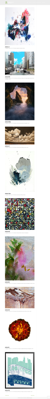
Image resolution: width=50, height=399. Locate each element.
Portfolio (33, 2)
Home (27, 2)
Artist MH (7, 76)
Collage (26, 78)
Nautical (22, 123)
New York (33, 78)
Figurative (18, 48)
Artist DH (7, 231)
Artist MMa (8, 121)
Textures (23, 48)
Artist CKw (8, 193)
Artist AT (7, 146)
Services (30, 2)
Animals (18, 123)
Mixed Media (20, 311)
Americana (15, 78)
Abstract (15, 48)
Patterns (20, 232)
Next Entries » (32, 395)
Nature (30, 78)
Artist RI (7, 347)
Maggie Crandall (8, 48)
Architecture (19, 78)
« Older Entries (7, 395)
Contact (43, 2)
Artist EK (7, 282)
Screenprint (28, 391)
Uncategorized (26, 232)
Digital (28, 78)
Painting (21, 48)
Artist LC (7, 47)
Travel (9, 79)
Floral (17, 194)
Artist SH (7, 310)
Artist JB (7, 390)
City (24, 78)
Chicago (22, 78)
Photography (7, 79)
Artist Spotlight (38, 2)
